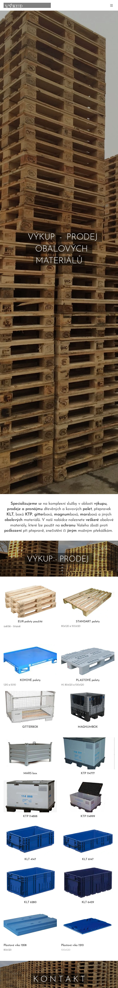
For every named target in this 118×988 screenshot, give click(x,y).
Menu (111, 5)
